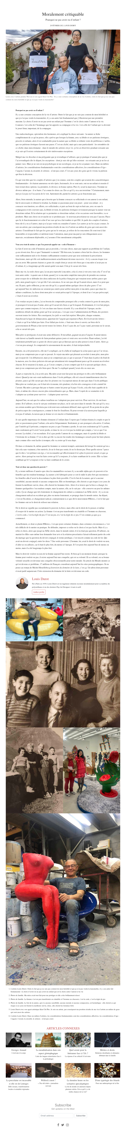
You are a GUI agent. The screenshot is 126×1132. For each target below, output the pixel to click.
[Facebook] (58, 1125)
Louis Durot (70, 25)
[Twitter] (62, 1125)
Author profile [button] (38, 592)
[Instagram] (67, 1125)
